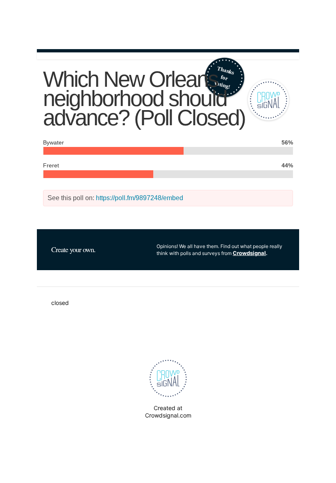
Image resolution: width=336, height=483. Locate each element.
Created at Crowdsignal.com (168, 411)
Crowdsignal (249, 253)
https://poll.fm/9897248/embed (139, 197)
